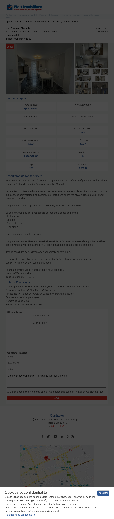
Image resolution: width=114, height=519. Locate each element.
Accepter (103, 493)
